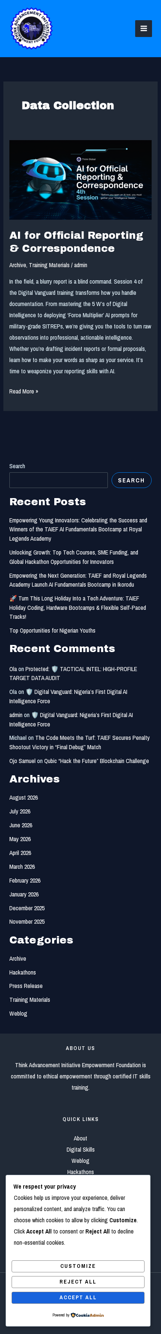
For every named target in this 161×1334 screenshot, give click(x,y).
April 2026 (20, 853)
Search (17, 466)
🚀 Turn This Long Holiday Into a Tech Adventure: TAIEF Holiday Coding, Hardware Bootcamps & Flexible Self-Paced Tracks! (77, 607)
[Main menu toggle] (143, 28)
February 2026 (24, 880)
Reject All (78, 1281)
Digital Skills (81, 1149)
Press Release (26, 986)
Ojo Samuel (22, 761)
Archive (17, 265)
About (80, 1138)
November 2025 (27, 921)
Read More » (23, 390)
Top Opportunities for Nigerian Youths (52, 630)
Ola (13, 669)
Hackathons (22, 972)
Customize (78, 1266)
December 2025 (27, 908)
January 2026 (24, 894)
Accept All (78, 1297)
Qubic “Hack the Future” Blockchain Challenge (96, 761)
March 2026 (22, 866)
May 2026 (20, 839)
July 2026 (19, 811)
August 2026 (23, 797)
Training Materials (49, 265)
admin (15, 715)
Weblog (18, 1013)
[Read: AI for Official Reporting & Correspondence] (80, 179)
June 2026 (20, 825)
